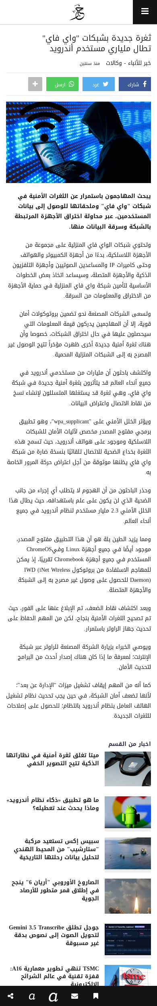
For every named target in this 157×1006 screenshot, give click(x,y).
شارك (134, 84)
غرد (97, 84)
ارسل (61, 84)
